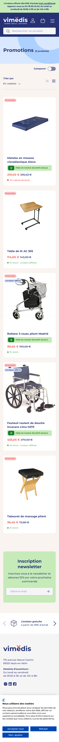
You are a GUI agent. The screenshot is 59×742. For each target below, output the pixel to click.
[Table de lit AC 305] (29, 216)
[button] (43, 20)
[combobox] (29, 31)
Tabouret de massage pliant (26, 516)
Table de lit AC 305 (20, 251)
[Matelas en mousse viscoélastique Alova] (29, 123)
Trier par (8, 78)
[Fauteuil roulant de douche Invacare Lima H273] (29, 388)
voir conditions (47, 3)
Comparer (40, 68)
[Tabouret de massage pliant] (29, 482)
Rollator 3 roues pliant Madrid (27, 333)
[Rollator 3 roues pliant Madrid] (29, 299)
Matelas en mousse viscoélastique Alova (21, 159)
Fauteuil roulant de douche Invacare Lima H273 (26, 424)
